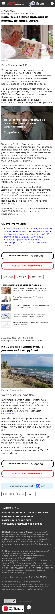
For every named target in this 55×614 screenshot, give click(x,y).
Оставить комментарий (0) (27, 266)
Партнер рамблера (25, 601)
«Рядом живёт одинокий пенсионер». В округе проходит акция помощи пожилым (30, 289)
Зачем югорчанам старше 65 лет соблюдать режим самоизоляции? (24, 123)
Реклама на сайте (38, 513)
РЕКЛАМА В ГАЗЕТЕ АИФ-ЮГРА (18, 516)
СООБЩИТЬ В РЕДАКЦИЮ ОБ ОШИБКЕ (22, 524)
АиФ (19, 390)
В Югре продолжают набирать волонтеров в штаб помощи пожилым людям (25, 242)
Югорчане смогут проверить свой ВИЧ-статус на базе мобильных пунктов (27, 235)
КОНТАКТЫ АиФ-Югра (13, 513)
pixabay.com (7, 60)
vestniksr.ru (7, 413)
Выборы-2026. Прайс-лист (16, 520)
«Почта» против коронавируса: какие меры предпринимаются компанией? (31, 306)
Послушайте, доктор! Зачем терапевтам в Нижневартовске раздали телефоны (30, 315)
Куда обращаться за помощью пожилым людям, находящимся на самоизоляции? (28, 230)
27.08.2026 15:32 (8, 338)
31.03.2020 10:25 (8, 11)
